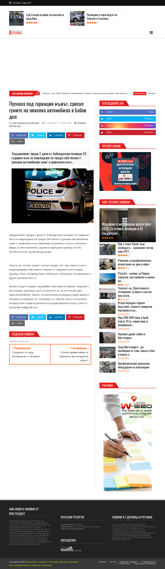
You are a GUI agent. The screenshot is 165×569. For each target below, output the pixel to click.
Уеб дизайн (67, 526)
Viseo (55, 565)
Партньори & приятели (145, 563)
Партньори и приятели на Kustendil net (81, 8)
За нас (113, 562)
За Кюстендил (22, 8)
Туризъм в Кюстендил (119, 8)
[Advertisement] (82, 62)
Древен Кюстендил (45, 8)
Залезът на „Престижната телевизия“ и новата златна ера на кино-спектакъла (62, 93)
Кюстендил (117, 93)
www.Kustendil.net (20, 294)
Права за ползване (129, 562)
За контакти (143, 8)
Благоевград (67, 524)
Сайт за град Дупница (72, 528)
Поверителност (149, 562)
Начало (102, 562)
